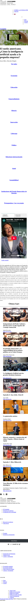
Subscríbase (14, 540)
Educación (14, 87)
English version (18, 215)
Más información (7, 331)
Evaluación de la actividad (9, 512)
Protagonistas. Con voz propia (14, 203)
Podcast (26, 21)
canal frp (16, 11)
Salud (14, 168)
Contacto (11, 597)
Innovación (14, 122)
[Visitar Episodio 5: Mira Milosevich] (15, 453)
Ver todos (14, 64)
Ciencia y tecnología (8, 570)
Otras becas (6, 523)
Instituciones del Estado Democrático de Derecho (14, 192)
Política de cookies (14, 593)
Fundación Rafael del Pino (6, 599)
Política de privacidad (14, 592)
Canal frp (3, 29)
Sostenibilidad (14, 180)
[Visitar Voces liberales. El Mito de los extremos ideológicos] (15, 474)
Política (14, 145)
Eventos (5, 533)
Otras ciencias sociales (8, 569)
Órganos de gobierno (8, 510)
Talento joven (6, 555)
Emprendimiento (14, 99)
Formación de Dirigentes (9, 553)
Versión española (5, 215)
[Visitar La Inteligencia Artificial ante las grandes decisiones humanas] (15, 364)
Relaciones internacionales (14, 157)
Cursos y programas (8, 556)
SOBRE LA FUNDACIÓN (21, 10)
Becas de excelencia (8, 522)
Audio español (4, 260)
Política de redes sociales (15, 594)
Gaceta (26, 22)
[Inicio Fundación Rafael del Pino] (8, 5)
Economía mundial (7, 567)
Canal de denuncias (14, 596)
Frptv (4, 580)
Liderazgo (14, 133)
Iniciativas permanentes (9, 534)
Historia (14, 110)
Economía (14, 75)
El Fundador (6, 509)
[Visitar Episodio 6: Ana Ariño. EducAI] (15, 386)
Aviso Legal (12, 590)
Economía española (8, 566)
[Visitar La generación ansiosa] (15, 407)
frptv (25, 19)
